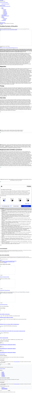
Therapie (4, 9)
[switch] (12, 200)
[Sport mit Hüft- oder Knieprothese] (2, 312)
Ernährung (5, 12)
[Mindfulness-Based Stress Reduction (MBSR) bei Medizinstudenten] (2, 322)
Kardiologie (5, 13)
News (8, 332)
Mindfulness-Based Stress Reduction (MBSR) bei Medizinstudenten (9, 324)
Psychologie (3, 376)
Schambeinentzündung (3, 304)
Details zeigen (27, 203)
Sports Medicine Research (5, 15)
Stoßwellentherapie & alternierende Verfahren (8, 344)
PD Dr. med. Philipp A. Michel (5, 278)
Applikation (3, 375)
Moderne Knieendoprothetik (4, 276)
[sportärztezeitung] (2, 22)
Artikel (2, 8)
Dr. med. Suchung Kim (3, 248)
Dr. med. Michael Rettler (5, 306)
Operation (5, 11)
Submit (9, 390)
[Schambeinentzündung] (7, 311)
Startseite (1, 23)
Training (4, 10)
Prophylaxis (5, 18)
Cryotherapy (5, 262)
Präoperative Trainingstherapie (5, 290)
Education (3, 17)
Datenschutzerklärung (17, 361)
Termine (4, 19)
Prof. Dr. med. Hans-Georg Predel (21, 319)
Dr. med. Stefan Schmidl (16, 315)
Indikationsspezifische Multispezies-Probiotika (6, 317)
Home (2, 7)
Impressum (3, 387)
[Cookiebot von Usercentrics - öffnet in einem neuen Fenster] (27, 186)
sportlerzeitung (4, 20)
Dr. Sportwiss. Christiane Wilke (7, 292)
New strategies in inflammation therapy (9, 261)
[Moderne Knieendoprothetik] (2, 336)
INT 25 (1, 260)
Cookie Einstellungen (4, 388)
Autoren (3, 16)
